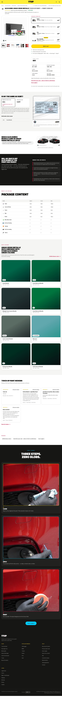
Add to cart (46, 46)
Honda (23, 653)
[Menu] (2, 2)
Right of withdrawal (5, 675)
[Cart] (59, 2)
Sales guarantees (45, 662)
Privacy (2, 682)
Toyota (23, 651)
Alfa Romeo (14, 5)
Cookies (2, 684)
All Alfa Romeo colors (54, 256)
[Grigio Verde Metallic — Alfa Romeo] (8, 46)
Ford (22, 655)
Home (2, 5)
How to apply (44, 651)
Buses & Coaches (4, 660)
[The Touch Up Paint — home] (31, 2)
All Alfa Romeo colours (6, 438)
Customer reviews (45, 658)
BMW (23, 648)
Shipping (3, 677)
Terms (2, 673)
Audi (22, 658)
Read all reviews (5, 424)
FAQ (43, 655)
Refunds (3, 680)
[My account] (56, 2)
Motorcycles (3, 651)
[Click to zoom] (15, 29)
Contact (43, 665)
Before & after (45, 660)
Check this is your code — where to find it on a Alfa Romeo (43, 80)
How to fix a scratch (46, 653)
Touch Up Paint (7, 5)
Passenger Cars (4, 648)
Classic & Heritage (4, 653)
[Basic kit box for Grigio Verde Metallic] (3, 46)
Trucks (2, 658)
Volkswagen (24, 646)
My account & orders (46, 646)
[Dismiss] (16, 697)
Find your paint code (46, 648)
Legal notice (3, 670)
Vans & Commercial (5, 655)
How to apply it (34, 82)
